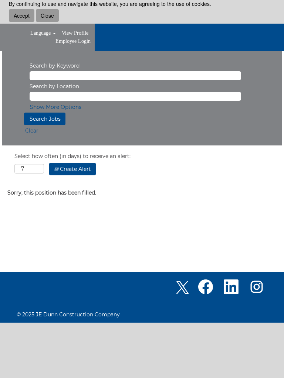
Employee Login (73, 41)
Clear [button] (31, 130)
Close (47, 15)
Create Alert (74, 169)
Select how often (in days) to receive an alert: (72, 156)
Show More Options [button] (55, 107)
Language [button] (41, 33)
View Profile (75, 33)
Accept (22, 15)
